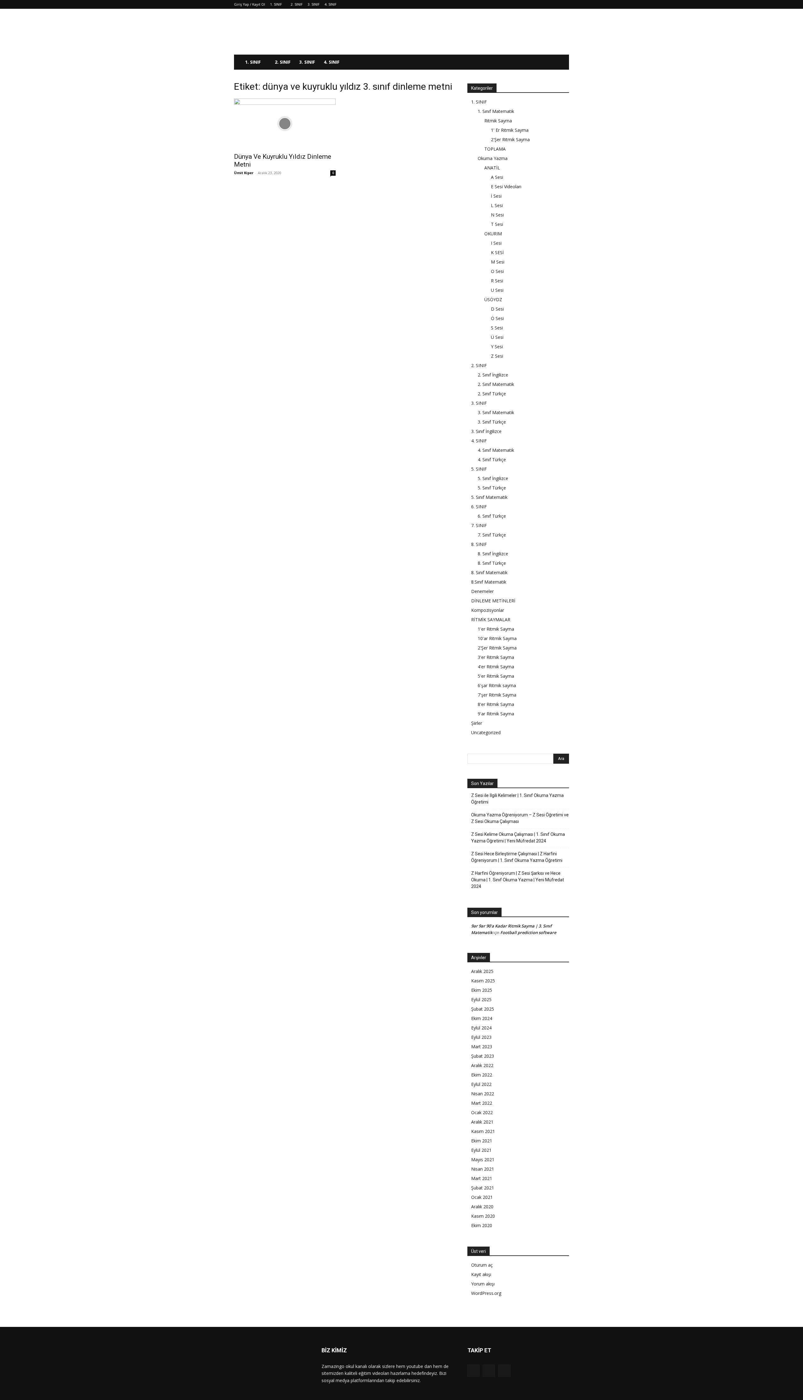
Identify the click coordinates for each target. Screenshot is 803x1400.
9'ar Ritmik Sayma (496, 714)
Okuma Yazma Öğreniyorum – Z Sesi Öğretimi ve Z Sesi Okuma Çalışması (520, 818)
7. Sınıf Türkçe (492, 535)
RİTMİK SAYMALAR (490, 620)
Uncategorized (486, 732)
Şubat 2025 (482, 1009)
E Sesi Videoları (506, 187)
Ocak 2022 (482, 1112)
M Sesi (497, 262)
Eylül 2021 (481, 1150)
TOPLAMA (495, 149)
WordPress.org (486, 1293)
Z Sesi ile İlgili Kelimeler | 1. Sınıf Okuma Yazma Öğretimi (517, 798)
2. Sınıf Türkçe (492, 394)
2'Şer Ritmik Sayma (510, 139)
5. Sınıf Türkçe (492, 488)
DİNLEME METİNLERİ (493, 601)
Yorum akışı (483, 1284)
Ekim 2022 (481, 1075)
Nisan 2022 (482, 1094)
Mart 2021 (481, 1178)
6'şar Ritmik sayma (497, 685)
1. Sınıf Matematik (496, 111)
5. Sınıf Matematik (489, 497)
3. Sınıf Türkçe (492, 422)
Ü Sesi (497, 337)
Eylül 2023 (481, 1037)
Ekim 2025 (481, 990)
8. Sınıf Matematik (489, 572)
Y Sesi (497, 347)
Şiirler (476, 723)
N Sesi (497, 215)
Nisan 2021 (482, 1169)
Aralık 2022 (482, 1065)
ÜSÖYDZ (493, 299)
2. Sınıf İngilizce (493, 375)
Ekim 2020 (481, 1225)
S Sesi (497, 328)
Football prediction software (528, 932)
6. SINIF (479, 507)
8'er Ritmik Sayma (496, 704)
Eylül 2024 (481, 1028)
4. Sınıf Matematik (496, 450)
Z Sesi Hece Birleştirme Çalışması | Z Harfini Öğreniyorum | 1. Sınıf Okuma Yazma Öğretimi (516, 857)
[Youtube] (504, 1371)
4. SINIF (331, 4)
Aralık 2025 (482, 971)
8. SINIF (479, 544)
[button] (561, 63)
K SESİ (497, 252)
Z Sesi (497, 356)
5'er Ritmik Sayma (496, 676)
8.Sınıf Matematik (488, 582)
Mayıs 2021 (482, 1159)
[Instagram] (489, 1371)
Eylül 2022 (481, 1084)
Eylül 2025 (481, 999)
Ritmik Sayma (498, 121)
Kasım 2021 (483, 1131)
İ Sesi (496, 196)
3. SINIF (314, 4)
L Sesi (497, 205)
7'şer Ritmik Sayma (497, 695)
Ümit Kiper (243, 172)
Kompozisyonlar (487, 610)
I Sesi (496, 243)
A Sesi (497, 177)
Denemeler (482, 591)
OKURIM (493, 234)
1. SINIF (276, 4)
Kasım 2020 (483, 1216)
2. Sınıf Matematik (496, 384)
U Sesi (497, 290)
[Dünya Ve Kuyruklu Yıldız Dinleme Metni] (285, 124)
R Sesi (497, 281)
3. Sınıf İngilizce (486, 431)
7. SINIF (479, 525)
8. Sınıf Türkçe (492, 563)
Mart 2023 (481, 1047)
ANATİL (492, 168)
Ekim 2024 (481, 1018)
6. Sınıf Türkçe (492, 516)
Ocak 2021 (482, 1197)
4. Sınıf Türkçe (492, 459)
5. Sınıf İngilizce (493, 478)
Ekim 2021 (481, 1141)
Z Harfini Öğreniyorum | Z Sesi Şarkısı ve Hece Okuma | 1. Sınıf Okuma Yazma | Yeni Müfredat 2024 (517, 880)
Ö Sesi (497, 318)
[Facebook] (473, 1371)
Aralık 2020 (482, 1207)
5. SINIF (479, 469)
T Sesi (497, 224)
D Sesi (497, 309)
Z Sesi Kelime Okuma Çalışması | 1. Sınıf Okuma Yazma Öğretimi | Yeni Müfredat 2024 (518, 837)
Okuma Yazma (493, 158)
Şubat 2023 (482, 1056)
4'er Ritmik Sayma (496, 667)
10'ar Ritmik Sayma (497, 638)
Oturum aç (482, 1265)
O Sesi (497, 271)
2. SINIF (297, 4)
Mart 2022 (481, 1103)
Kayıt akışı (481, 1274)
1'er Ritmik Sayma (496, 629)
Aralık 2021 (482, 1122)
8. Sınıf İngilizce (493, 554)
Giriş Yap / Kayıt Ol (249, 4)
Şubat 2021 (482, 1188)
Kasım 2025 (483, 981)
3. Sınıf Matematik (496, 412)
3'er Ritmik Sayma (496, 657)
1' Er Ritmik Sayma (510, 130)
